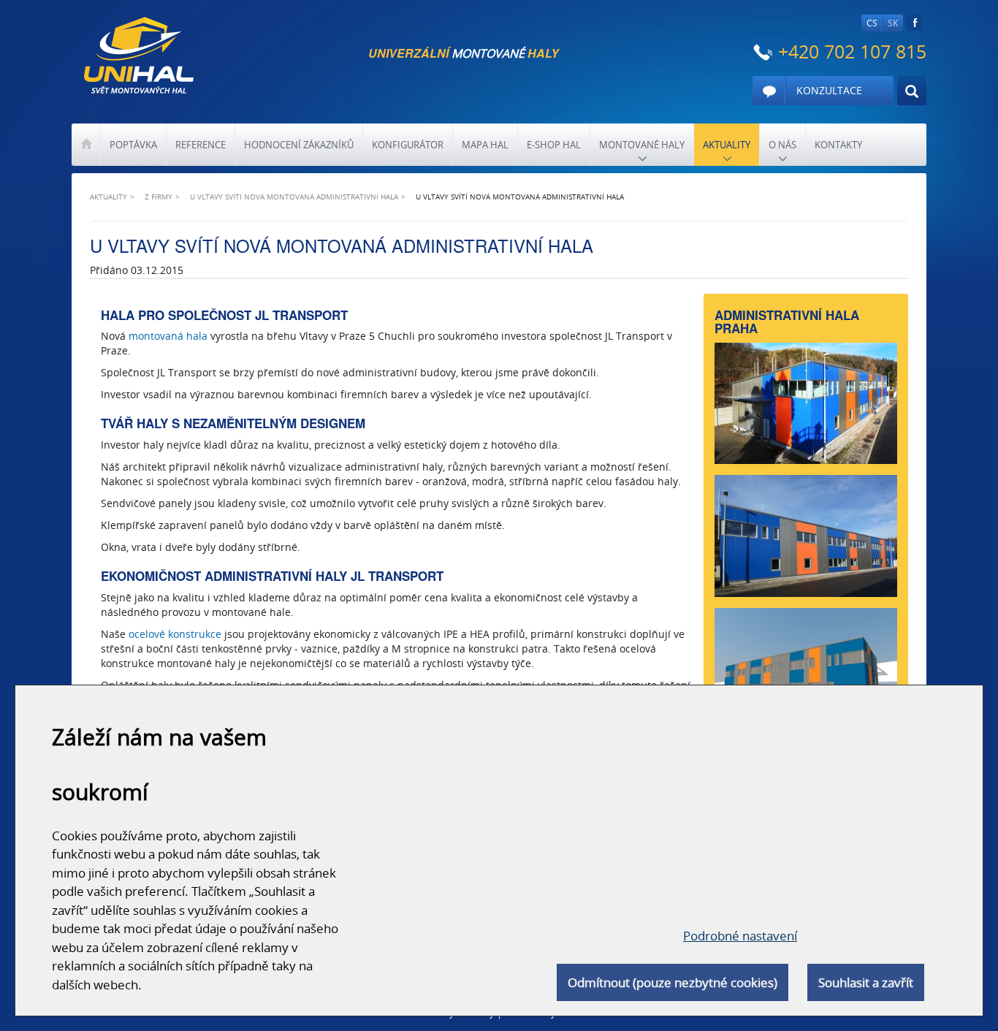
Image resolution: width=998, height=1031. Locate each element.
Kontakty (838, 144)
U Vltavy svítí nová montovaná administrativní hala (294, 196)
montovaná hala (168, 336)
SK (893, 23)
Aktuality (726, 144)
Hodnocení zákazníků (299, 144)
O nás (782, 144)
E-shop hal (554, 144)
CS (871, 23)
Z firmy (158, 196)
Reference (200, 144)
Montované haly (642, 144)
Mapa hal (485, 144)
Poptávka (133, 144)
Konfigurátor (407, 144)
